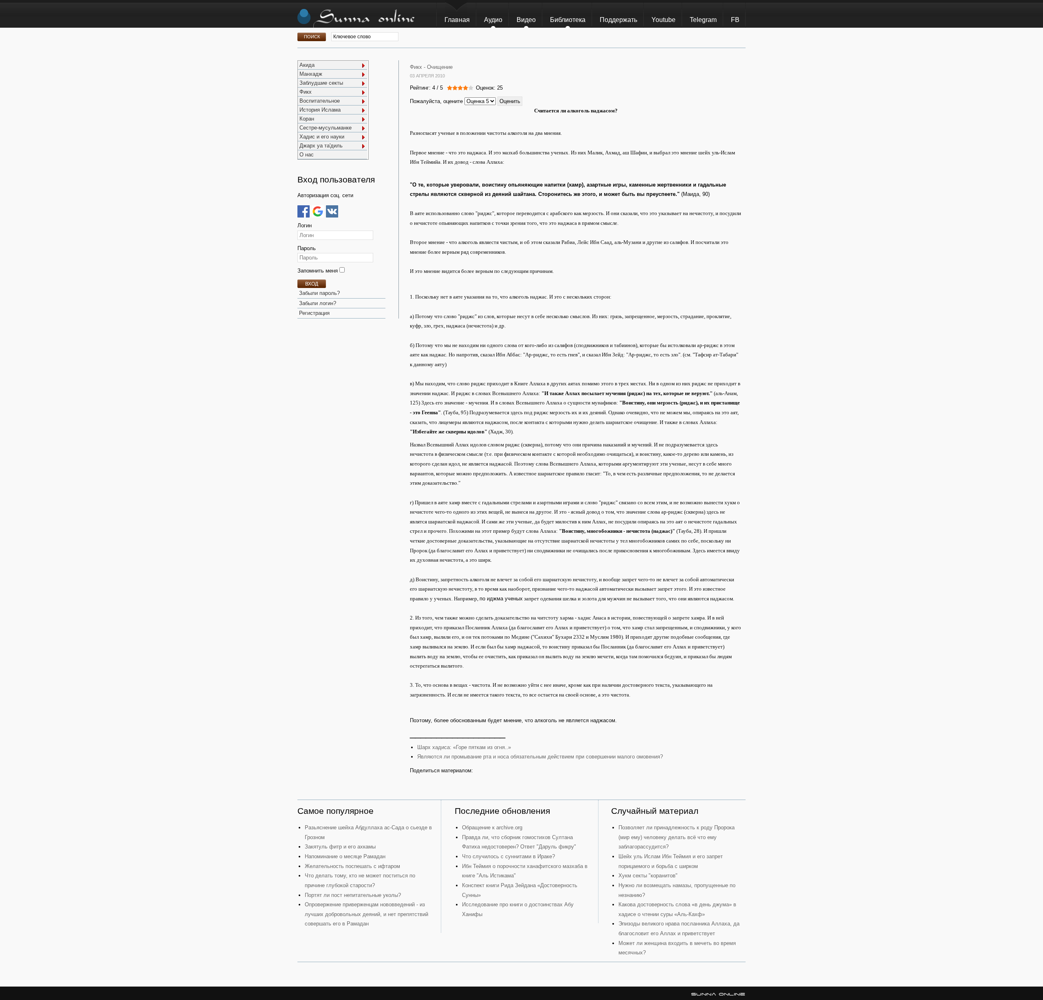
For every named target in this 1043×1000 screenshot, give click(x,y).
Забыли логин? (317, 303)
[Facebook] (303, 211)
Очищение (440, 67)
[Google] (318, 211)
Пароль (306, 248)
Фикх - (417, 67)
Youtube (663, 19)
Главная (457, 19)
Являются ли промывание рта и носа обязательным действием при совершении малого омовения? (540, 757)
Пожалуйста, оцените (436, 101)
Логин (304, 225)
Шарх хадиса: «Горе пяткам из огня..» (464, 747)
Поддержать (618, 19)
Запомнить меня (318, 271)
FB (735, 19)
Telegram (703, 19)
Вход (311, 284)
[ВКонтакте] (332, 211)
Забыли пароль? (319, 293)
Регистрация (314, 313)
